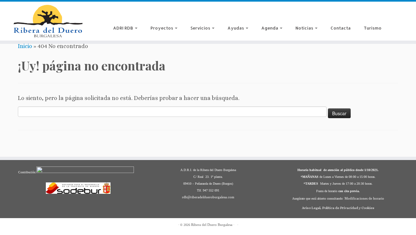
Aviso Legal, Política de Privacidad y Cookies (338, 208)
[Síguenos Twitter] (158, 14)
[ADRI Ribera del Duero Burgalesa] (148, 14)
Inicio (25, 46)
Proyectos (162, 28)
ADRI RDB (123, 28)
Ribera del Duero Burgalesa (211, 225)
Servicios (200, 28)
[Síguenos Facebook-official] (128, 14)
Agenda (270, 28)
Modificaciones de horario (364, 198)
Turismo (373, 28)
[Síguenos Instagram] (168, 14)
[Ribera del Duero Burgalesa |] (48, 21)
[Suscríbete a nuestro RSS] (118, 14)
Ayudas (236, 28)
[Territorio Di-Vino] (138, 14)
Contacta (341, 28)
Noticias (304, 28)
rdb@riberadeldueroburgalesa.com (208, 197)
